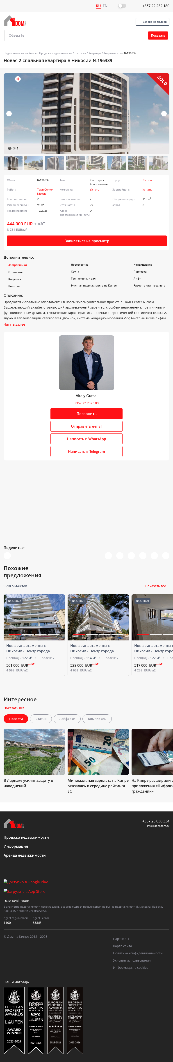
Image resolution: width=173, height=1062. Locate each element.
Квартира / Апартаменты (105, 53)
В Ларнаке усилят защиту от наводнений (29, 783)
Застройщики (17, 265)
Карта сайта (122, 946)
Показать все (155, 586)
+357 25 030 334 (155, 821)
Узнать (94, 189)
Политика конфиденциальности (138, 953)
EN (105, 5)
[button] (164, 113)
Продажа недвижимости (55, 53)
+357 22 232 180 (155, 5)
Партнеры (121, 939)
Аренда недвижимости (25, 855)
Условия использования (132, 960)
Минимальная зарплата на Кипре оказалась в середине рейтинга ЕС (98, 786)
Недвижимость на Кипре (20, 53)
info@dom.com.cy (158, 826)
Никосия (80, 53)
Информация (16, 846)
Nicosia (147, 180)
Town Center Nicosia (45, 192)
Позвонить (87, 413)
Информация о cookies (130, 967)
